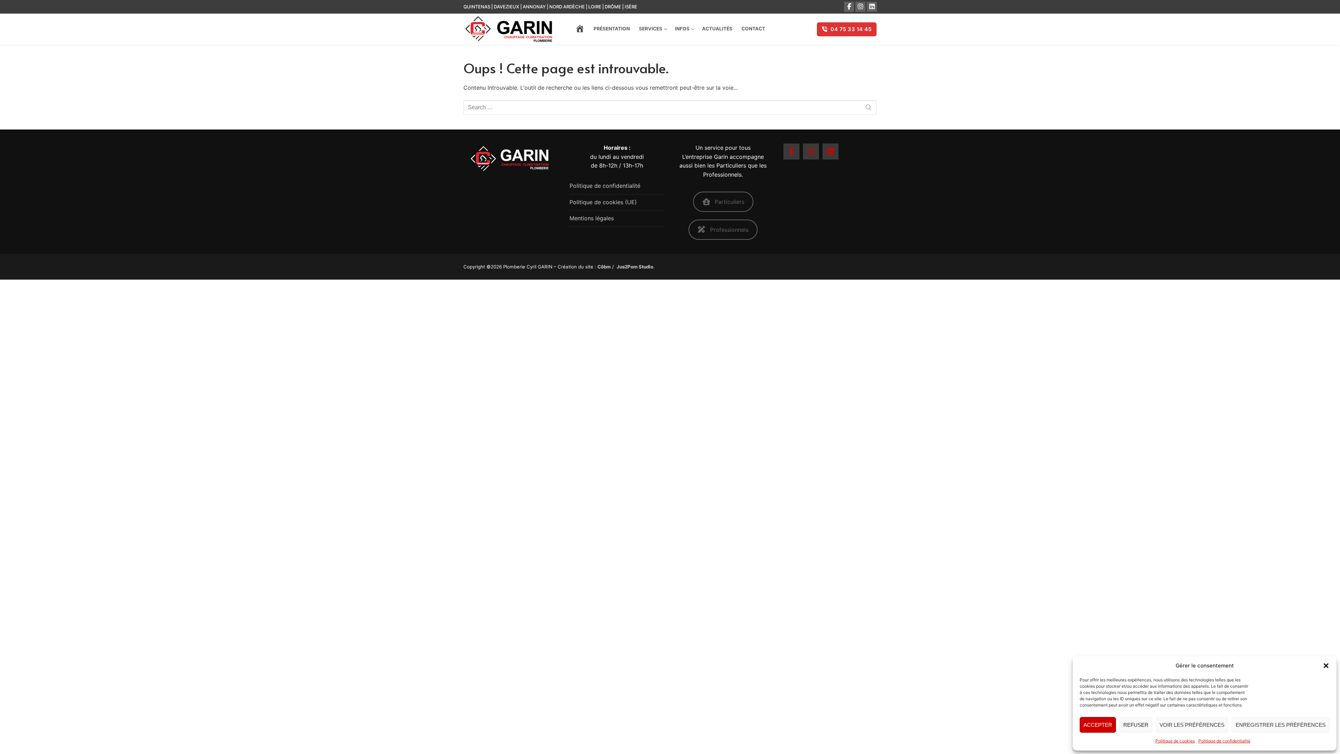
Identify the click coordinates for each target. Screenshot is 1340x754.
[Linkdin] (872, 7)
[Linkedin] (830, 151)
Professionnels (729, 229)
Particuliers (729, 201)
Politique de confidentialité (1224, 741)
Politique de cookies (1175, 741)
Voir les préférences (1192, 725)
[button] (1326, 665)
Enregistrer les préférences (1281, 725)
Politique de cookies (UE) (603, 202)
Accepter (1098, 725)
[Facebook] (849, 7)
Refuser (1135, 725)
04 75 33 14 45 (850, 29)
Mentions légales (592, 218)
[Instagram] (860, 7)
